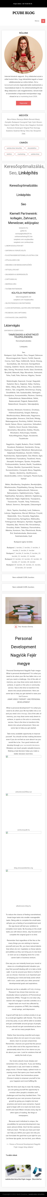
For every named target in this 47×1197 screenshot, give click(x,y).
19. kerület (18, 565)
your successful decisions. (30, 745)
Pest (32, 128)
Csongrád (24, 122)
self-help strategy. (34, 989)
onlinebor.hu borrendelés (16, 274)
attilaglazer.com (12, 260)
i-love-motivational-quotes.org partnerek (22, 308)
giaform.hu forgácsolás (15, 250)
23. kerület (28, 568)
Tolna (28, 131)
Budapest (16, 122)
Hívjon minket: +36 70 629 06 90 (22, 3)
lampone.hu (23, 228)
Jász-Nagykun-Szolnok (34, 125)
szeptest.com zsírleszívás (23, 242)
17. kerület (22, 562)
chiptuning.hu (11, 279)
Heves (22, 125)
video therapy (22, 714)
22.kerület (19, 568)
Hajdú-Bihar (15, 125)
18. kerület (31, 562)
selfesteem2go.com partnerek (18, 303)
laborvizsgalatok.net (14, 246)
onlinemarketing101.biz (23, 236)
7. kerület (17, 553)
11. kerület (22, 556)
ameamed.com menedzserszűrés (18, 265)
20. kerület (27, 565)
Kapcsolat (23, 103)
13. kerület (17, 559)
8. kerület (25, 553)
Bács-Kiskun (12, 119)
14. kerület (26, 559)
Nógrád (27, 128)
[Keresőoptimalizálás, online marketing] (23, 13)
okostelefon (32, 148)
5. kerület (22, 550)
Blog (26, 76)
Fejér (30, 122)
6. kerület (30, 550)
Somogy (37, 128)
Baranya (20, 119)
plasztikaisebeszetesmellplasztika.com (21, 255)
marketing (21, 154)
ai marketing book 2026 (28, 96)
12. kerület (31, 556)
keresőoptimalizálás (12, 85)
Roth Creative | (30, 1194)
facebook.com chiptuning (15, 313)
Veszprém (37, 131)
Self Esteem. (23, 696)
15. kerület (35, 559)
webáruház (35, 154)
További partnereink (13, 289)
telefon (9, 154)
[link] (23, 792)
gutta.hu (23, 231)
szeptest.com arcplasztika (23, 239)
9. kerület (33, 553)
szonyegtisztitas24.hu (23, 234)
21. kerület (36, 565)
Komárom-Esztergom (15, 128)
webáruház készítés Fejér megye (18, 1179)
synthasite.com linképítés (16, 317)
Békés (26, 119)
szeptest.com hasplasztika (23, 300)
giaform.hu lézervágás (13, 330)
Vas (31, 131)
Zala (23, 134)
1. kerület (18, 548)
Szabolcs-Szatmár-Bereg (16, 131)
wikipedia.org (10, 284)
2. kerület (26, 548)
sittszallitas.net (12, 270)
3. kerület (34, 548)
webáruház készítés (14, 148)
